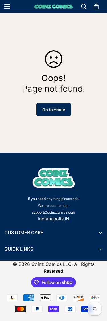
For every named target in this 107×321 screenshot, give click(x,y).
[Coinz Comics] (53, 7)
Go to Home (53, 109)
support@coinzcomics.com (53, 212)
